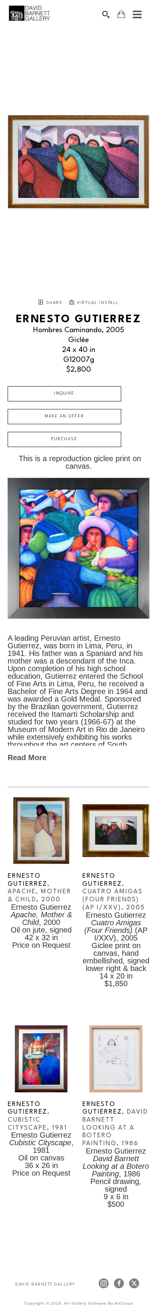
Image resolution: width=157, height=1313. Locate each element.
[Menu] (137, 14)
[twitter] (134, 1283)
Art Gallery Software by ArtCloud (98, 1303)
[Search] (106, 14)
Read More (27, 757)
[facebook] (119, 1283)
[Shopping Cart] (121, 14)
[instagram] (104, 1283)
